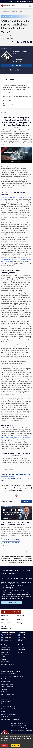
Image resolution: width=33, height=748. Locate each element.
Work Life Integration (7, 664)
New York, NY (22, 647)
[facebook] (18, 42)
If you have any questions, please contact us (16, 105)
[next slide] (30, 552)
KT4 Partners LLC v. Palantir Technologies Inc (16, 179)
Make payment (27, 1)
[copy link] (31, 42)
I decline (4, 745)
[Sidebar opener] (30, 5)
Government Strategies (8, 714)
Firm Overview (6, 623)
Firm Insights (16, 10)
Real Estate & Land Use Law (11, 543)
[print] (28, 42)
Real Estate (4, 717)
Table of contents (10, 79)
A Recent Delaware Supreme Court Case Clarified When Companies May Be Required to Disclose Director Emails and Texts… (16, 87)
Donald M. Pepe (11, 536)
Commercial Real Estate (8, 674)
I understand (15, 745)
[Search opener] (25, 5)
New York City (21, 478)
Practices (20, 616)
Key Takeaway (7, 100)
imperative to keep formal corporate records (15, 437)
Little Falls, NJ (22, 650)
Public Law (4, 692)
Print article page (17, 70)
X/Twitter (23, 640)
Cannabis (4, 704)
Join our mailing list (14, 1)
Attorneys (4, 616)
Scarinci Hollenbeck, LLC (13, 36)
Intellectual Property (7, 684)
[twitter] (21, 42)
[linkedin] (24, 42)
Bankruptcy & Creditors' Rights (10, 671)
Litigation (4, 689)
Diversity (3, 656)
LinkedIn (23, 635)
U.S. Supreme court (9, 469)
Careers (20, 619)
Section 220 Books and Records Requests (15, 93)
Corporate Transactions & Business (19, 474)
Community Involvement (5, 653)
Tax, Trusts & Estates (7, 694)
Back (5, 112)
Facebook (24, 637)
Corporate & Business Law (11, 539)
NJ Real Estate (7, 546)
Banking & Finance (6, 701)
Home (3, 10)
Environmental (5, 681)
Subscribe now (11, 602)
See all (26, 501)
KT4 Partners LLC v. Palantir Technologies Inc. (17, 96)
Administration (5, 650)
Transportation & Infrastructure (10, 719)
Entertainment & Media (8, 709)
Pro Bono (3, 659)
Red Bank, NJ (12, 478)
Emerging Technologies (8, 706)
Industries (4, 619)
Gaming (3, 711)
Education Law (5, 679)
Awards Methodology (6, 627)
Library (9, 10)
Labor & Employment (7, 476)
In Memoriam (5, 662)
